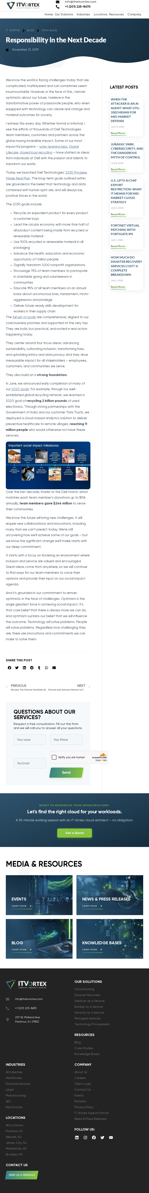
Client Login (82, 1083)
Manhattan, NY (16, 1148)
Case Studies (83, 1048)
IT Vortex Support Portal (91, 1113)
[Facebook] (94, 1137)
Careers (80, 1078)
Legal (10, 1089)
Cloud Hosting (84, 989)
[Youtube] (111, 1137)
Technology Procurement (92, 1024)
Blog (17, 943)
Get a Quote (74, 833)
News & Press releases (106, 899)
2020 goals (20, 389)
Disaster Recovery (87, 995)
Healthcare (14, 1078)
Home (49, 14)
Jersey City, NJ (16, 1142)
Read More (118, 133)
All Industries (14, 1072)
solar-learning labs (53, 146)
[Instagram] (85, 1137)
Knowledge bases (101, 943)
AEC (8, 1101)
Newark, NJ (13, 1137)
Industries (83, 14)
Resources (116, 14)
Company (134, 14)
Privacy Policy (83, 1107)
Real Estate (14, 1107)
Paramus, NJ (14, 1131)
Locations (100, 14)
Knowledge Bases (86, 1054)
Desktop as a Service (89, 1001)
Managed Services (87, 1018)
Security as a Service (89, 1012)
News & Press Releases (90, 1118)
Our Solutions (64, 14)
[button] (9, 667)
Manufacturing (16, 1095)
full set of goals (24, 317)
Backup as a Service (88, 1006)
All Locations (14, 1125)
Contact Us (82, 1089)
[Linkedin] (76, 1137)
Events (19, 899)
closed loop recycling (36, 152)
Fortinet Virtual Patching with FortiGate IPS (125, 229)
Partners (80, 1101)
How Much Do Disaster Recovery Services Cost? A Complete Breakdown (126, 265)
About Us (80, 1072)
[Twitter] (102, 1137)
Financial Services (18, 1083)
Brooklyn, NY (14, 1154)
